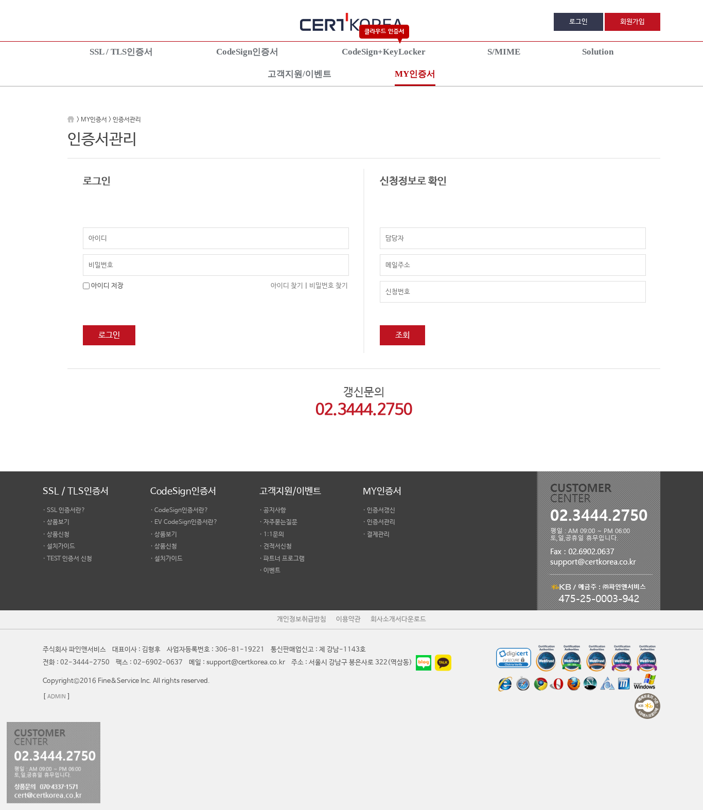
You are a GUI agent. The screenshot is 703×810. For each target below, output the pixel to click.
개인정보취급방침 (301, 619)
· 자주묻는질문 (278, 522)
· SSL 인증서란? (64, 510)
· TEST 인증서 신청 (67, 558)
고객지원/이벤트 (290, 491)
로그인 (578, 22)
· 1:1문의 (271, 534)
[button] (601, 735)
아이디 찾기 (287, 286)
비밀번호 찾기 (328, 286)
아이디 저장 (107, 286)
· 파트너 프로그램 (282, 558)
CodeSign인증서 (183, 491)
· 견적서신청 (275, 546)
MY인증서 (382, 491)
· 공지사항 (272, 510)
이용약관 (348, 619)
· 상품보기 (56, 522)
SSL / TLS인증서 (76, 491)
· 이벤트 (269, 570)
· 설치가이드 (59, 546)
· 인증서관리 (379, 522)
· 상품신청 (56, 534)
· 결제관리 (376, 534)
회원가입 (632, 22)
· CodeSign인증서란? (179, 510)
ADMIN (56, 697)
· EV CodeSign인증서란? (184, 522)
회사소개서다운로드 (398, 619)
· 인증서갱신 (379, 510)
